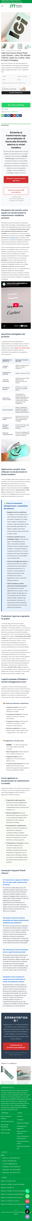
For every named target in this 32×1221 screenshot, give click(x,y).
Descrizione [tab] (5, 125)
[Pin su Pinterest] (14, 115)
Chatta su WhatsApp (17, 105)
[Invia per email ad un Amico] (11, 115)
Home (3, 50)
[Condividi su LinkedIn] (17, 115)
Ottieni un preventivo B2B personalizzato (16, 191)
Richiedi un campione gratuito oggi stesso (16, 179)
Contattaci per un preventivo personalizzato (16, 1046)
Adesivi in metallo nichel (22, 348)
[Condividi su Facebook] (5, 115)
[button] (2, 6)
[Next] (28, 27)
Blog (16, 1209)
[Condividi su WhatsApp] (2, 115)
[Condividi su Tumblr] (20, 115)
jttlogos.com (14, 237)
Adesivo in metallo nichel (13, 50)
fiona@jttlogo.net (12, 1164)
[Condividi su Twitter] (8, 115)
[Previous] (3, 27)
